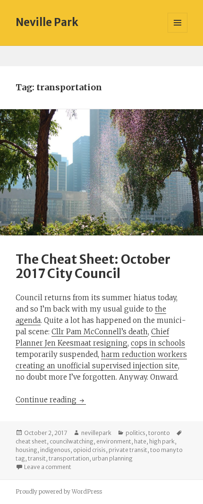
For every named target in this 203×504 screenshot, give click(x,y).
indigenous (55, 449)
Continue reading (51, 399)
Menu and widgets (177, 32)
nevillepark (96, 432)
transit (37, 458)
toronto (159, 432)
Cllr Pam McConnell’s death (99, 331)
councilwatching (71, 441)
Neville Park (47, 22)
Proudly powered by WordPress (59, 491)
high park (162, 441)
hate (140, 441)
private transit (128, 449)
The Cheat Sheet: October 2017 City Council (93, 266)
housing (26, 449)
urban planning (112, 458)
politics (135, 432)
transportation (69, 458)
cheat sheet (31, 441)
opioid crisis (89, 449)
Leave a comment (47, 466)
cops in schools (158, 343)
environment (113, 441)
